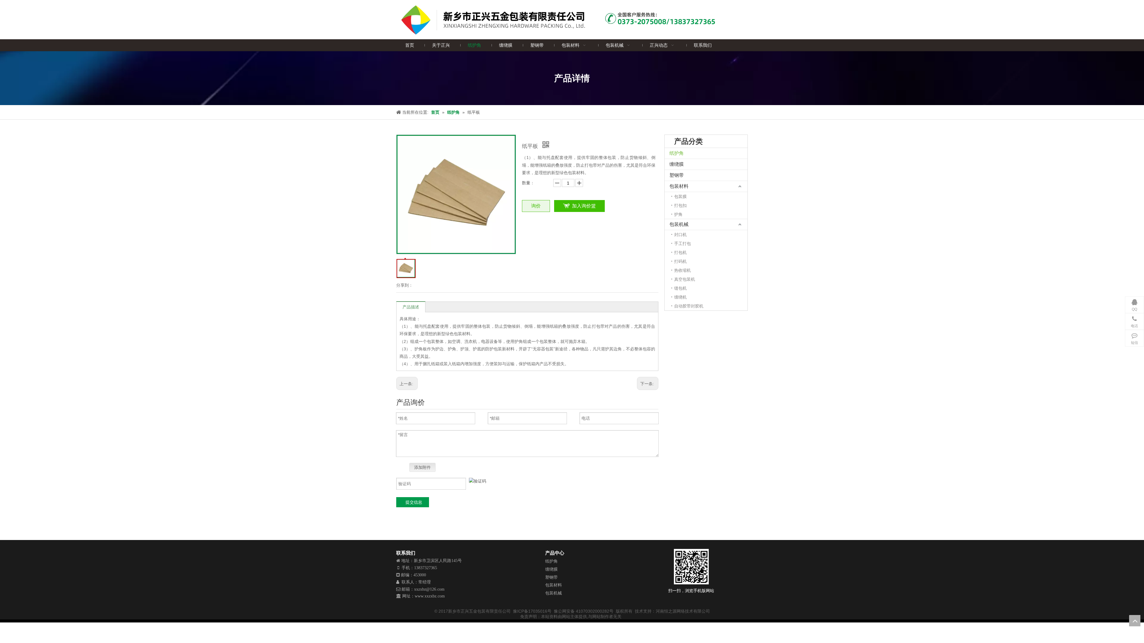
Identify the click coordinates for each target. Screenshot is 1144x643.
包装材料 (678, 186)
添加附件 (422, 467)
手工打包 (682, 243)
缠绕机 (680, 297)
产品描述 (410, 307)
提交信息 (413, 502)
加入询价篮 (584, 205)
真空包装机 (684, 279)
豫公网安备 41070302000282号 (584, 611)
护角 (678, 214)
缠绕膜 (676, 164)
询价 (536, 205)
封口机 (680, 234)
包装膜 (680, 196)
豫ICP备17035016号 (532, 611)
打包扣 (680, 205)
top (1134, 620)
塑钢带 (676, 175)
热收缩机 (682, 270)
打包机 (680, 252)
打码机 (680, 261)
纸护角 (676, 153)
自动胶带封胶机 (688, 306)
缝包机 (680, 288)
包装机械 (678, 224)
